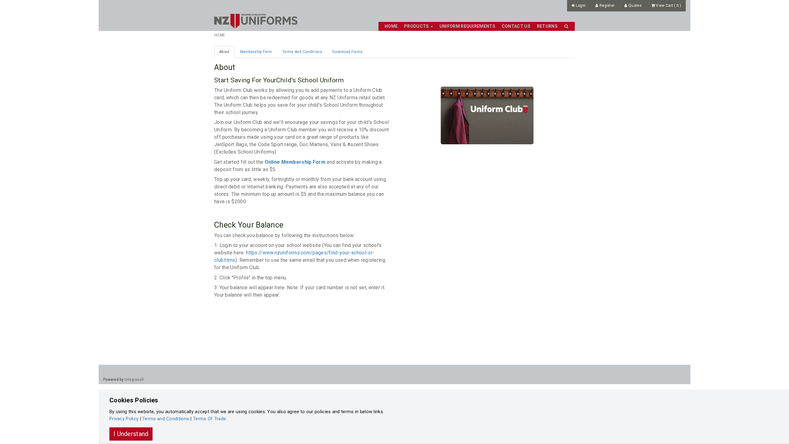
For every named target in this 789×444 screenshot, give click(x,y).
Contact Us (516, 26)
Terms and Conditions (165, 418)
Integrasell (134, 379)
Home (391, 26)
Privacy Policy (123, 418)
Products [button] (417, 26)
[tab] (224, 52)
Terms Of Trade (209, 418)
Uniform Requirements (467, 26)
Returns (547, 26)
